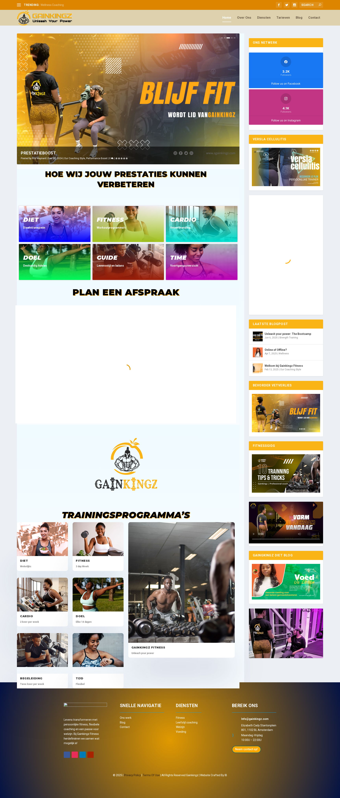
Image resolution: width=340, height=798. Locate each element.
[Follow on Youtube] (90, 755)
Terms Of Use (151, 775)
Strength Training (288, 337)
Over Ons (244, 17)
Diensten (264, 17)
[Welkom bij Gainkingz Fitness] (258, 368)
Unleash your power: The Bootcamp (288, 333)
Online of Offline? (276, 349)
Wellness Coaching (52, 4)
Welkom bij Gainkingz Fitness (284, 365)
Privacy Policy (132, 775)
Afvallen (45, 153)
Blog (299, 17)
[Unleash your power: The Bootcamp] (258, 336)
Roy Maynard (54, 158)
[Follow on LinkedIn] (82, 755)
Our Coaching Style (89, 158)
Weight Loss (107, 158)
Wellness (284, 353)
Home (226, 17)
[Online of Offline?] (258, 352)
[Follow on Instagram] (75, 755)
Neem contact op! (246, 749)
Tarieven (283, 17)
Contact (314, 17)
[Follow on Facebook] (67, 755)
